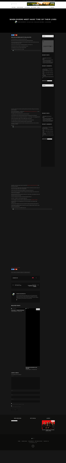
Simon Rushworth (28, 321)
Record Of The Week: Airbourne (47, 119)
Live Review (18, 272)
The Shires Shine (18, 285)
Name (12, 390)
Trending (52, 7)
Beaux (43, 76)
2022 (12, 272)
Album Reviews (20, 7)
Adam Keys (13, 313)
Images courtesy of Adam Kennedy (15, 267)
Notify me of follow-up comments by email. (17, 404)
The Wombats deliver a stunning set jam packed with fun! (18, 311)
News (38, 7)
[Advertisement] (48, 99)
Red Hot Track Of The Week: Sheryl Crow (48, 120)
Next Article (34, 284)
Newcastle (22, 272)
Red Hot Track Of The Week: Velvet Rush (48, 118)
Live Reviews (27, 7)
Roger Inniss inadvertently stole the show (32, 185)
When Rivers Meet (27, 272)
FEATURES (14, 7)
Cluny (14, 272)
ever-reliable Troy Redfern (34, 199)
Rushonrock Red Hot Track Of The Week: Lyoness (32, 286)
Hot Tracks (33, 7)
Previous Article (17, 284)
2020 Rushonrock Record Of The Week (30, 111)
